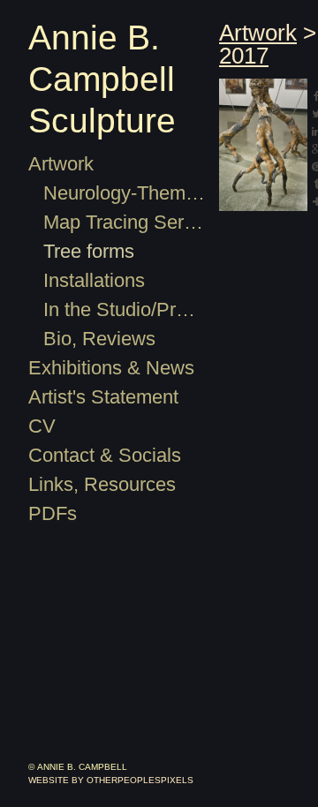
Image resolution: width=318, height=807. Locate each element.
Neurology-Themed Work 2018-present (124, 193)
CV (39, 426)
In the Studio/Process (124, 309)
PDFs (47, 513)
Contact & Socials (97, 455)
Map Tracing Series (117, 222)
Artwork (59, 164)
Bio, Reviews (91, 338)
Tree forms (86, 251)
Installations (92, 280)
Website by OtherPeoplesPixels (110, 780)
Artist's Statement (99, 397)
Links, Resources (92, 484)
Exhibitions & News (103, 368)
